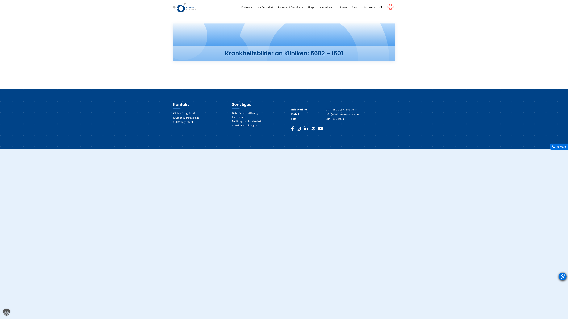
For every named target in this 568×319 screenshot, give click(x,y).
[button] (381, 7)
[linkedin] (306, 129)
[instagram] (299, 129)
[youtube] (320, 129)
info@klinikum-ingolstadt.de (342, 114)
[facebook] (292, 129)
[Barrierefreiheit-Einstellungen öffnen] (563, 276)
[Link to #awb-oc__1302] (390, 8)
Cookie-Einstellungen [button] (244, 125)
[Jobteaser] (313, 129)
